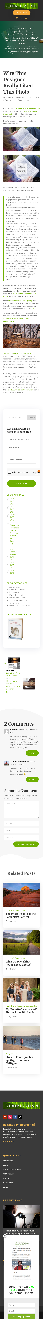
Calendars (8, 1183)
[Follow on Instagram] (10, 1117)
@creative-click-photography (28, 109)
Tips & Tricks (14, 603)
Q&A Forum (8, 1174)
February (13, 552)
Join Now (21, 13)
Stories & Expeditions (18, 600)
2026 (12, 499)
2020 (12, 514)
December (14, 525)
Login (5, 1187)
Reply (32, 753)
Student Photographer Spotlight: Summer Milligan (19, 1060)
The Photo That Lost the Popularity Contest (21, 915)
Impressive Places (16, 590)
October (13, 530)
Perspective (14, 592)
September (14, 533)
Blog (5, 1165)
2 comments (23, 100)
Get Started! (8, 1141)
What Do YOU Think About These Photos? (19, 963)
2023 (12, 507)
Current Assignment (12, 1169)
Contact (7, 1178)
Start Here (8, 1161)
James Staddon (12, 97)
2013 (12, 565)
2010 (12, 573)
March (12, 549)
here (32, 309)
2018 (12, 520)
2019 (12, 517)
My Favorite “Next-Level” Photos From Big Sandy (21, 1011)
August (13, 536)
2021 (12, 512)
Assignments (14, 587)
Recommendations (17, 598)
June (12, 541)
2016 (12, 557)
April (11, 546)
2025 (12, 501)
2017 (12, 522)
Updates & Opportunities (19, 605)
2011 (12, 570)
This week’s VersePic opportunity (17, 354)
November (14, 528)
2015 (12, 560)
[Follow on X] (20, 1117)
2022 (12, 509)
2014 (12, 562)
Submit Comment (26, 844)
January (13, 554)
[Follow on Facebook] (15, 1117)
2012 (12, 568)
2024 (12, 504)
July (11, 538)
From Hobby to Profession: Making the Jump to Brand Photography (20, 1233)
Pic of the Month (16, 595)
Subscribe (21, 483)
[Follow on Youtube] (5, 1117)
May (11, 544)
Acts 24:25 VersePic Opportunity (20, 390)
